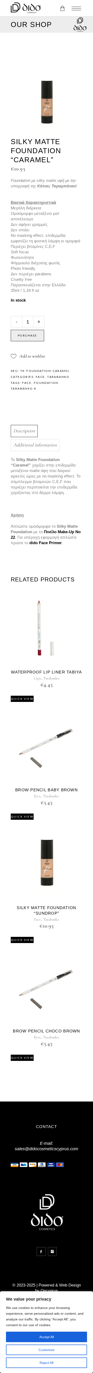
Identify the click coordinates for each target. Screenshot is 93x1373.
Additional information (35, 445)
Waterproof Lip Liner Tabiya (46, 672)
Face (40, 377)
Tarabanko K (23, 388)
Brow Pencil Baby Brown (46, 790)
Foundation (46, 383)
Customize (47, 1350)
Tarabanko (58, 377)
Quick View (22, 698)
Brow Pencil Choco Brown (46, 1031)
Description (24, 431)
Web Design (70, 1285)
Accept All (46, 1337)
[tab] (45, 431)
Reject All (46, 1363)
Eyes (37, 796)
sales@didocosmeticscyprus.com (46, 1148)
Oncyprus (49, 1290)
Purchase (27, 335)
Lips (37, 678)
